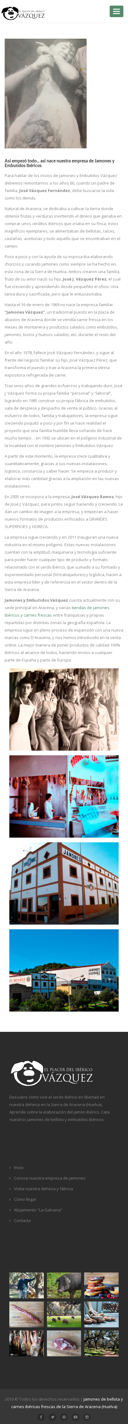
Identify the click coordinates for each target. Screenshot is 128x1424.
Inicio (19, 1167)
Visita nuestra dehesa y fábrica (43, 1188)
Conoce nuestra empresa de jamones (49, 1178)
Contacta (22, 1220)
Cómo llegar (25, 1199)
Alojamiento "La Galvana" (38, 1210)
